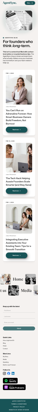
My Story (5, 356)
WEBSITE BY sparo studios (19, 410)
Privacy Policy (19, 407)
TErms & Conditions (19, 404)
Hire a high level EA (8, 340)
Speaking (6, 362)
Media (24, 290)
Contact (5, 349)
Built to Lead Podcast (9, 365)
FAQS (4, 346)
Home (19, 279)
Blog (4, 343)
